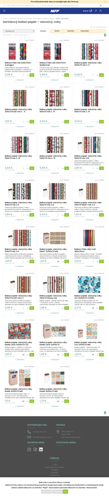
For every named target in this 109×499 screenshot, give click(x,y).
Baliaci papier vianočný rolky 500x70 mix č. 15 (18, 157)
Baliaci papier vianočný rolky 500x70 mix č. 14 (88, 110)
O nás (54, 464)
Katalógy (54, 472)
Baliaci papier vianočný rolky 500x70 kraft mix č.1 (18, 296)
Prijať (65, 491)
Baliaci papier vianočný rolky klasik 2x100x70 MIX (18, 390)
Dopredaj (85, 31)
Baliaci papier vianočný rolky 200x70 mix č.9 (18, 250)
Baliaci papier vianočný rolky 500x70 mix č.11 (18, 203)
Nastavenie (46, 491)
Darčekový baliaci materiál (20, 18)
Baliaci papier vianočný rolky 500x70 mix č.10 (88, 157)
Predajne (54, 470)
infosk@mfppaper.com (69, 5)
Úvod (5, 18)
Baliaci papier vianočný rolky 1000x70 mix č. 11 (88, 63)
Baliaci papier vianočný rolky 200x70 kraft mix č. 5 (18, 110)
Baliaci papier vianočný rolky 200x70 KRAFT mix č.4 (88, 203)
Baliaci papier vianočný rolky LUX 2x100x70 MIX (88, 343)
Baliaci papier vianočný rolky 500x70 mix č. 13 (53, 110)
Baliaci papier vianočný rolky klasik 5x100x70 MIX (53, 390)
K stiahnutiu (54, 475)
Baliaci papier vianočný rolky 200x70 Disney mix (53, 296)
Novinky (70, 31)
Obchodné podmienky (54, 467)
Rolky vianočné (62, 18)
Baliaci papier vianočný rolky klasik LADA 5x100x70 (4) (18, 343)
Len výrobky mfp (99, 27)
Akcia (57, 31)
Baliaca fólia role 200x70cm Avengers (18, 63)
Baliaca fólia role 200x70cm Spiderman (53, 63)
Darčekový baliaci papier (43, 18)
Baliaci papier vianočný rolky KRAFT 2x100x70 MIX (53, 250)
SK (101, 5)
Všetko (43, 31)
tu (77, 1)
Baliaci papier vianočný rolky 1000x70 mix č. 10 (53, 157)
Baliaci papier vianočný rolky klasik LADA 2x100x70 (53, 343)
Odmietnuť (57, 491)
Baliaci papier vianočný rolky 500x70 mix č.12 (53, 203)
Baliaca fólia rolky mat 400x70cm (85, 250)
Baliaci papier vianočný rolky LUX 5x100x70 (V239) (88, 296)
